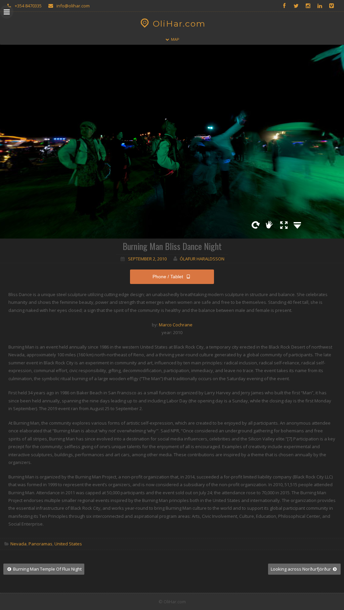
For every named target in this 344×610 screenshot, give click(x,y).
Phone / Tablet (168, 276)
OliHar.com (179, 24)
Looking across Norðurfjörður (301, 569)
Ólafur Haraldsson (202, 259)
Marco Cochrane (175, 325)
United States (68, 544)
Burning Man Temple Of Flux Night (47, 569)
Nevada (18, 544)
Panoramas (40, 544)
